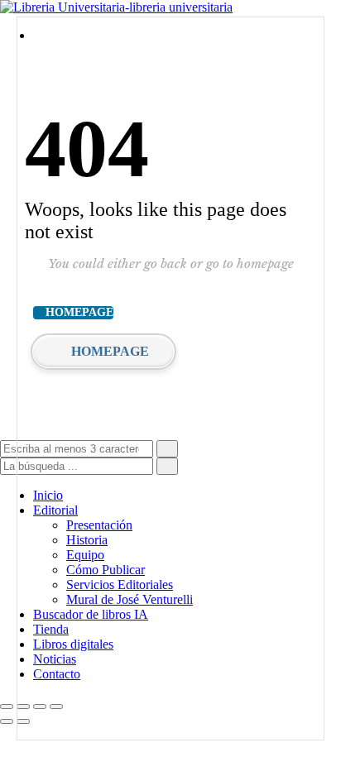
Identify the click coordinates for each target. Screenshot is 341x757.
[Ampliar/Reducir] (6, 706)
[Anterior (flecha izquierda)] (6, 721)
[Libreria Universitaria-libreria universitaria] (116, 7)
